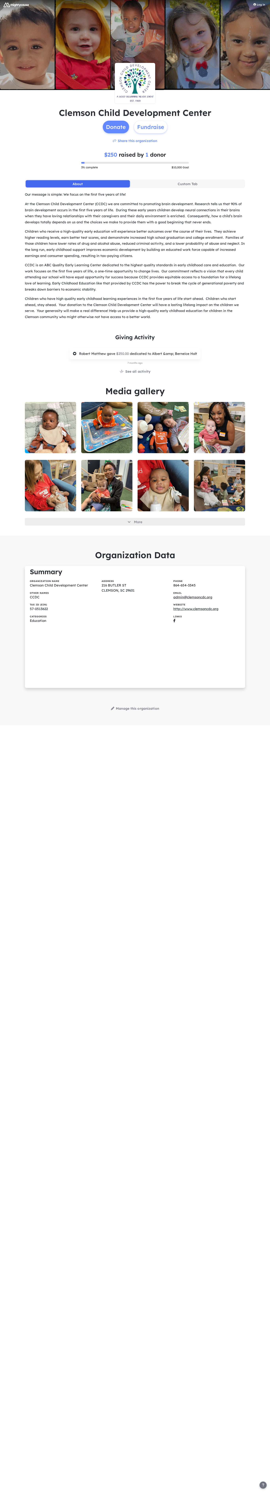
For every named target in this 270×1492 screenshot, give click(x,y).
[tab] (78, 183)
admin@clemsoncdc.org (192, 597)
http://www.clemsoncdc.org (195, 609)
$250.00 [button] (123, 353)
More (138, 522)
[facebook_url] (174, 621)
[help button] (263, 1485)
